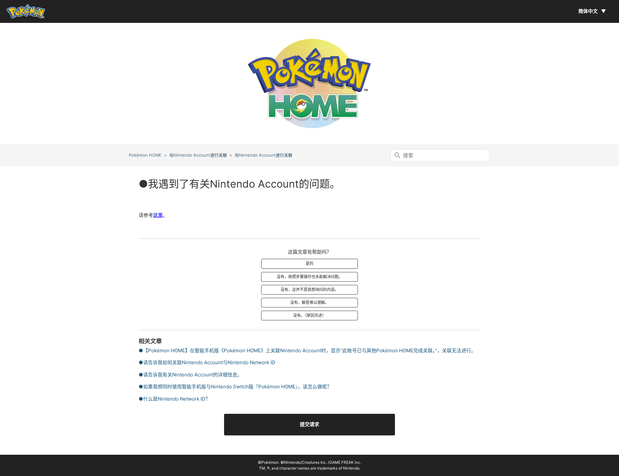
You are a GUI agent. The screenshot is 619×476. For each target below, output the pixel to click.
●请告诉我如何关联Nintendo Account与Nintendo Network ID (207, 362)
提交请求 (309, 424)
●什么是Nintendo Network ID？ (174, 399)
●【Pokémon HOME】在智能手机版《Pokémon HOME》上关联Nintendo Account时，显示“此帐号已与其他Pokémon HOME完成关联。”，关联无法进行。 (307, 350)
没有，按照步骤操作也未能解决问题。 (309, 276)
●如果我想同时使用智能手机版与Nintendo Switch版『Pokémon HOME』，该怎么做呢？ (235, 387)
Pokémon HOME (145, 155)
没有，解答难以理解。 (309, 302)
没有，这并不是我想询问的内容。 (309, 289)
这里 (158, 215)
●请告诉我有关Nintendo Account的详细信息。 (190, 375)
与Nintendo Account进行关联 (198, 155)
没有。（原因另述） (309, 315)
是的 (309, 263)
